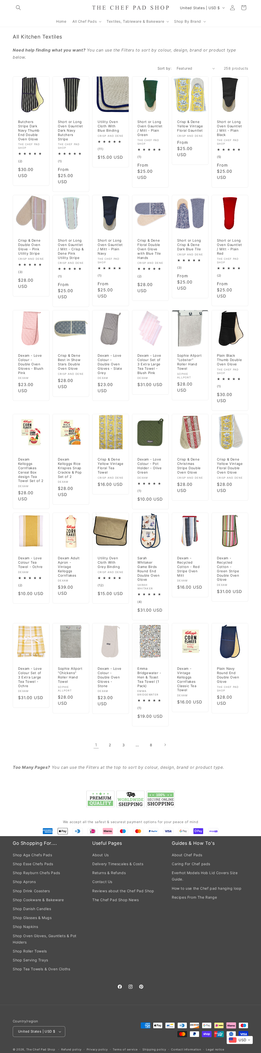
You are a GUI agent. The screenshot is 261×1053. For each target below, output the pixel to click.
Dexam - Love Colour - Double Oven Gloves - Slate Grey (110, 364)
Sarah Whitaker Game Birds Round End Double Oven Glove (148, 568)
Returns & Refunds (109, 873)
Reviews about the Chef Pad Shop (123, 891)
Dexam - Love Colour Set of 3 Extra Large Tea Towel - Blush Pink (149, 364)
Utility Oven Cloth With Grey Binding (109, 562)
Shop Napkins (25, 926)
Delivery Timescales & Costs (117, 864)
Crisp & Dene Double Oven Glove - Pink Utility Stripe (29, 246)
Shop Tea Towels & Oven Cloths (41, 969)
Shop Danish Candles (32, 909)
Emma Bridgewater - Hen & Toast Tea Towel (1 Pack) (149, 677)
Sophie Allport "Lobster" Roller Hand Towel (189, 361)
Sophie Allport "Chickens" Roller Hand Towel (70, 675)
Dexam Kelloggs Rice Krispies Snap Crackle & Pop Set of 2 (70, 468)
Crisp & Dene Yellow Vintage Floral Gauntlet (190, 126)
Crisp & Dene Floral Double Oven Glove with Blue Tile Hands (149, 249)
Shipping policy (154, 1049)
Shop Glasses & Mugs (32, 917)
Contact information (186, 1049)
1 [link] (96, 744)
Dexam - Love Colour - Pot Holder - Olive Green (149, 465)
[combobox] (240, 1040)
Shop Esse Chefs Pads (33, 864)
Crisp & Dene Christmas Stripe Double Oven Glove (189, 465)
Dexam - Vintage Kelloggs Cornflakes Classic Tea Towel (187, 679)
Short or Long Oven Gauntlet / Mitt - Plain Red (229, 246)
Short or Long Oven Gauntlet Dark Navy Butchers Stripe (70, 130)
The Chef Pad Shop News (115, 900)
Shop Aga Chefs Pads (32, 855)
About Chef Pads (187, 855)
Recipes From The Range (194, 897)
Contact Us (102, 881)
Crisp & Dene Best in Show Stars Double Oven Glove (69, 361)
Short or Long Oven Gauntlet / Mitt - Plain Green (150, 128)
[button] (18, 7)
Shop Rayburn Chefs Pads (36, 873)
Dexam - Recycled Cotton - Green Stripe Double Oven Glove (228, 568)
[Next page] (165, 744)
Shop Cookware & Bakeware (38, 900)
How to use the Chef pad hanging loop (207, 888)
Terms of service (125, 1049)
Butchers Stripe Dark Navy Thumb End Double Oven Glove (29, 130)
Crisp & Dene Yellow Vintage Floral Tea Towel (110, 465)
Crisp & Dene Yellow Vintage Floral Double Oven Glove (230, 465)
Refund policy (71, 1049)
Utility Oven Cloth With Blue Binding (108, 126)
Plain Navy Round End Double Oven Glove (228, 675)
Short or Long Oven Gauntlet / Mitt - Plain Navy (110, 246)
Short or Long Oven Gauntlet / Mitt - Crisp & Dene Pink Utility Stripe (71, 249)
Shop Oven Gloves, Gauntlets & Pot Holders (44, 939)
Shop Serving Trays (30, 960)
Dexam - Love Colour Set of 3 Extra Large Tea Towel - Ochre (30, 677)
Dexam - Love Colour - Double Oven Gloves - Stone (109, 677)
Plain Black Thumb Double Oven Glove (229, 359)
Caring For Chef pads (191, 864)
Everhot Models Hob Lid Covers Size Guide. (205, 876)
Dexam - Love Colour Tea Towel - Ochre (30, 562)
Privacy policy (97, 1049)
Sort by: (165, 68)
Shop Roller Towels (30, 951)
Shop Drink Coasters (31, 891)
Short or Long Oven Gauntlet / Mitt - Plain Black (229, 128)
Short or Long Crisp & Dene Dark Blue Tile (189, 244)
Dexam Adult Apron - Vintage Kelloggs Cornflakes (69, 566)
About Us (100, 855)
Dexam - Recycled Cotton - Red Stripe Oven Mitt (188, 566)
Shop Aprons (24, 881)
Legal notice (215, 1049)
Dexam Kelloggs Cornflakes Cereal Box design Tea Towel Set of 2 (30, 470)
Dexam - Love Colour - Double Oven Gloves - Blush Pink (30, 364)
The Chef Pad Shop (40, 1049)
